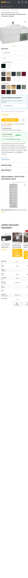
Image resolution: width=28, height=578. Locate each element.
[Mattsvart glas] (3, 66)
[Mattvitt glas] (8, 66)
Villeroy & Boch (5, 159)
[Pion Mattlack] (24, 74)
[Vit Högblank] (13, 79)
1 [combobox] (23, 120)
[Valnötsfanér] (8, 79)
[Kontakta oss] (19, 2)
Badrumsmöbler (6, 10)
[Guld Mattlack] (13, 87)
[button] (14, 49)
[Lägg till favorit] (25, 22)
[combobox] (14, 53)
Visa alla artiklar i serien (18, 182)
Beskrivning (6, 165)
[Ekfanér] (8, 74)
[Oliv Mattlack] (18, 74)
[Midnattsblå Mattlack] (13, 74)
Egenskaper (6, 170)
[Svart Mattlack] (3, 79)
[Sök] (2, 6)
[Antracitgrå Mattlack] (3, 74)
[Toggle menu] (26, 2)
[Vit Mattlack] (18, 79)
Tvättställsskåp (15, 10)
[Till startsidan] (6, 2)
